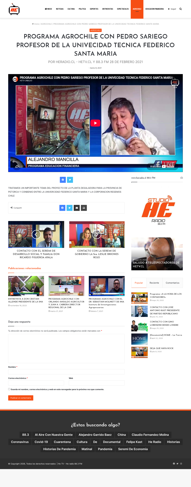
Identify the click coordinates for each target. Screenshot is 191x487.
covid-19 (41, 442)
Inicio (49, 9)
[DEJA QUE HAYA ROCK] (139, 352)
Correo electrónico (18, 378)
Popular (139, 282)
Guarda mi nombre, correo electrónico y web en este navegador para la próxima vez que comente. (57, 389)
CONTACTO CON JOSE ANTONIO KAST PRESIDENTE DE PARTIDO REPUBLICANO (165, 310)
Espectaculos (123, 9)
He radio (154, 442)
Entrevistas (107, 9)
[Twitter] (70, 180)
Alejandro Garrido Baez (95, 435)
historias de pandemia (59, 449)
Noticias (59, 9)
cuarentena (62, 442)
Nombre (12, 367)
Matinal (87, 449)
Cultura (71, 9)
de (95, 442)
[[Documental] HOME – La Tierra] (139, 339)
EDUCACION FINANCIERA (154, 9)
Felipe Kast (134, 442)
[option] (157, 253)
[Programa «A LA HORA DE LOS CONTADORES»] (139, 298)
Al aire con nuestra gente (54, 435)
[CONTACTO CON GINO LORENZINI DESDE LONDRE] (139, 325)
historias (173, 442)
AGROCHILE (137, 9)
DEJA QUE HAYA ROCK (161, 348)
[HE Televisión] (14, 9)
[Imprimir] (84, 208)
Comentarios (172, 282)
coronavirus (20, 442)
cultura (82, 442)
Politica (82, 9)
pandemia (105, 449)
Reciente (154, 282)
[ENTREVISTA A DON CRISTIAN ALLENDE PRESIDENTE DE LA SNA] (26, 286)
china (122, 435)
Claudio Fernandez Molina (150, 435)
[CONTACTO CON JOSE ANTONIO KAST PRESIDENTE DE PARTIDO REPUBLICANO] (139, 311)
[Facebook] (63, 180)
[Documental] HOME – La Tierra (166, 335)
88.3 (25, 435)
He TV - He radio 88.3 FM (70, 464)
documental (111, 442)
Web (71, 378)
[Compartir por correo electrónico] (77, 208)
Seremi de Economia (133, 449)
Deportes (94, 9)
